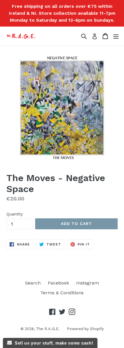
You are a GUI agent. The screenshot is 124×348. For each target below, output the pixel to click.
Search (33, 283)
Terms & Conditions (62, 292)
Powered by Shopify (85, 329)
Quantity (14, 214)
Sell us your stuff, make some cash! (52, 342)
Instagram (87, 283)
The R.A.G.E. (48, 329)
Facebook (58, 283)
